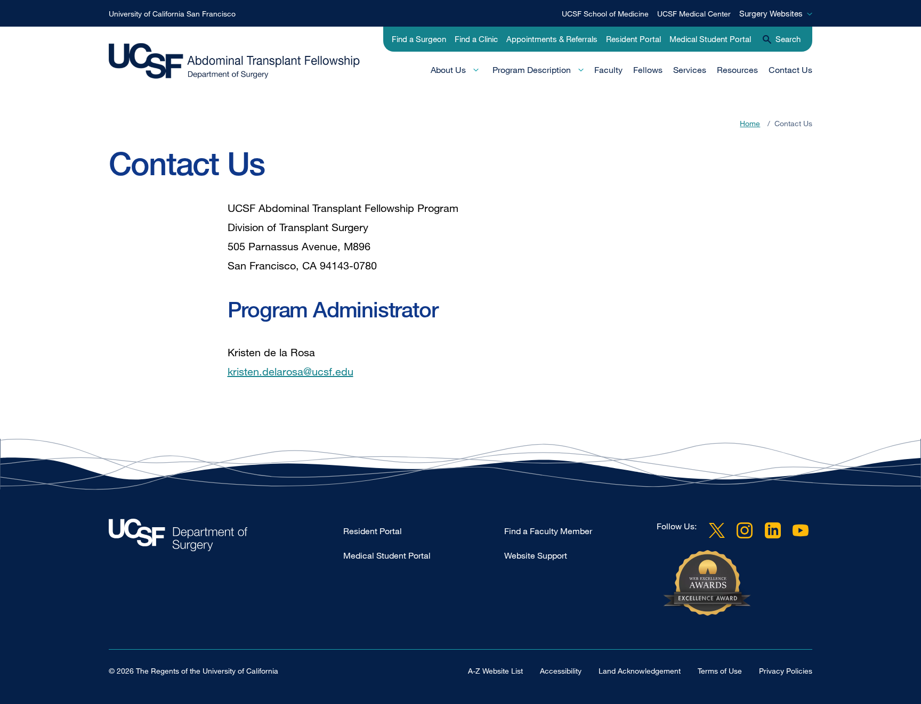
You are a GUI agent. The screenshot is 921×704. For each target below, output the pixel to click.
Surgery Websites (771, 13)
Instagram (744, 530)
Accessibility (560, 670)
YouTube (800, 530)
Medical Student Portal (710, 39)
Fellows (648, 69)
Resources (737, 69)
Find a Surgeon (419, 39)
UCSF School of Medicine (605, 13)
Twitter (717, 530)
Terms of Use (720, 670)
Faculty (608, 69)
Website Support (535, 555)
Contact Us (790, 69)
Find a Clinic (476, 39)
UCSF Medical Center (694, 13)
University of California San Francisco (172, 13)
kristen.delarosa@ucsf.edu (290, 371)
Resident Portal (633, 39)
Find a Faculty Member (548, 531)
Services (689, 69)
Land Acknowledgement (640, 670)
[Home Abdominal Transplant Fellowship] (226, 537)
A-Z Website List (495, 670)
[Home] (240, 62)
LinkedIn (773, 530)
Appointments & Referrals (551, 39)
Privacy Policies (785, 670)
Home (750, 123)
